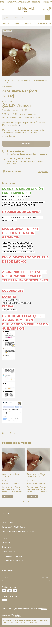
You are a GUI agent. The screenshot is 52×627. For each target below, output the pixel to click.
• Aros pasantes (24, 80)
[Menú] (3, 9)
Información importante (12, 560)
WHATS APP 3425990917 (13, 527)
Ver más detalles (8, 136)
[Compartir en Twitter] (11, 433)
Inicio (4, 80)
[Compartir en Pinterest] (14, 433)
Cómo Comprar (8, 551)
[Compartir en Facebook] (7, 433)
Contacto (6, 547)
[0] (48, 9)
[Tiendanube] (12, 617)
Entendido (33, 623)
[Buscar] (47, 17)
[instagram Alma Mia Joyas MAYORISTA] (3, 513)
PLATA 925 (17, 24)
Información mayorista (12, 556)
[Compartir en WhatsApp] (3, 433)
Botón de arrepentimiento (16, 611)
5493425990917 (10, 522)
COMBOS (5, 24)
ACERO (28, 24)
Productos (7, 542)
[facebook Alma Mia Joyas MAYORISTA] (9, 513)
